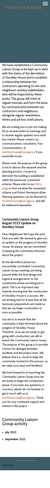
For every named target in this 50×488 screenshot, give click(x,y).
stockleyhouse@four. (14, 152)
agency (30, 152)
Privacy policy (7, 465)
